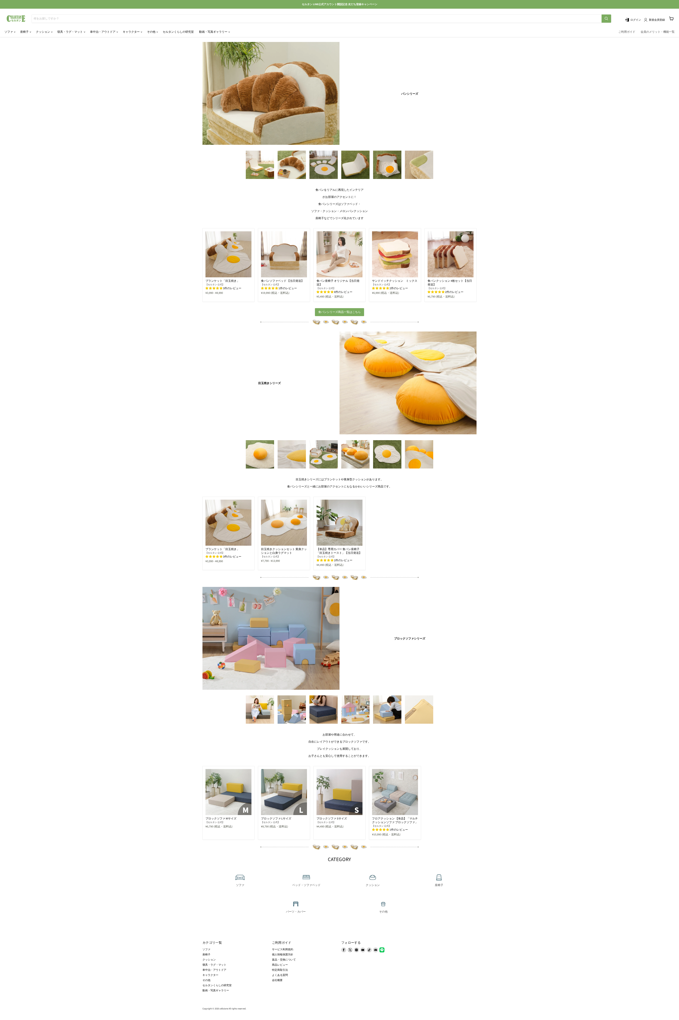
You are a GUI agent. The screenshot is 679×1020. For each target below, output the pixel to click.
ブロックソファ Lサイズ (276, 819)
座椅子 (24, 32)
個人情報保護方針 (282, 954)
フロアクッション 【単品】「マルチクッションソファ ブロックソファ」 (395, 820)
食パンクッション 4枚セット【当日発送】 (450, 283)
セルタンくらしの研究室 (178, 32)
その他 (151, 32)
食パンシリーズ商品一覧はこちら (339, 312)
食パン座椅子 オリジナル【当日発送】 (338, 283)
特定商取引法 (280, 970)
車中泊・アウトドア (103, 32)
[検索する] (606, 19)
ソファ (8, 32)
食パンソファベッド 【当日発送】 (282, 281)
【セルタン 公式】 (214, 284)
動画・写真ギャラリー (213, 32)
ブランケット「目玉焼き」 (222, 281)
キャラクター (131, 32)
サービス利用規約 (282, 949)
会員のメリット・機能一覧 (658, 32)
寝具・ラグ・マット (70, 32)
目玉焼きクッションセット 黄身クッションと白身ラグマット (284, 551)
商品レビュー (280, 965)
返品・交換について (284, 960)
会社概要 (277, 980)
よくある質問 (280, 975)
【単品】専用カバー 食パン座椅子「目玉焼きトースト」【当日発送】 (339, 551)
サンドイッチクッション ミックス (394, 281)
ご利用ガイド (626, 32)
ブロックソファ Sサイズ (332, 819)
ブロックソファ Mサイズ (220, 819)
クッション (43, 32)
